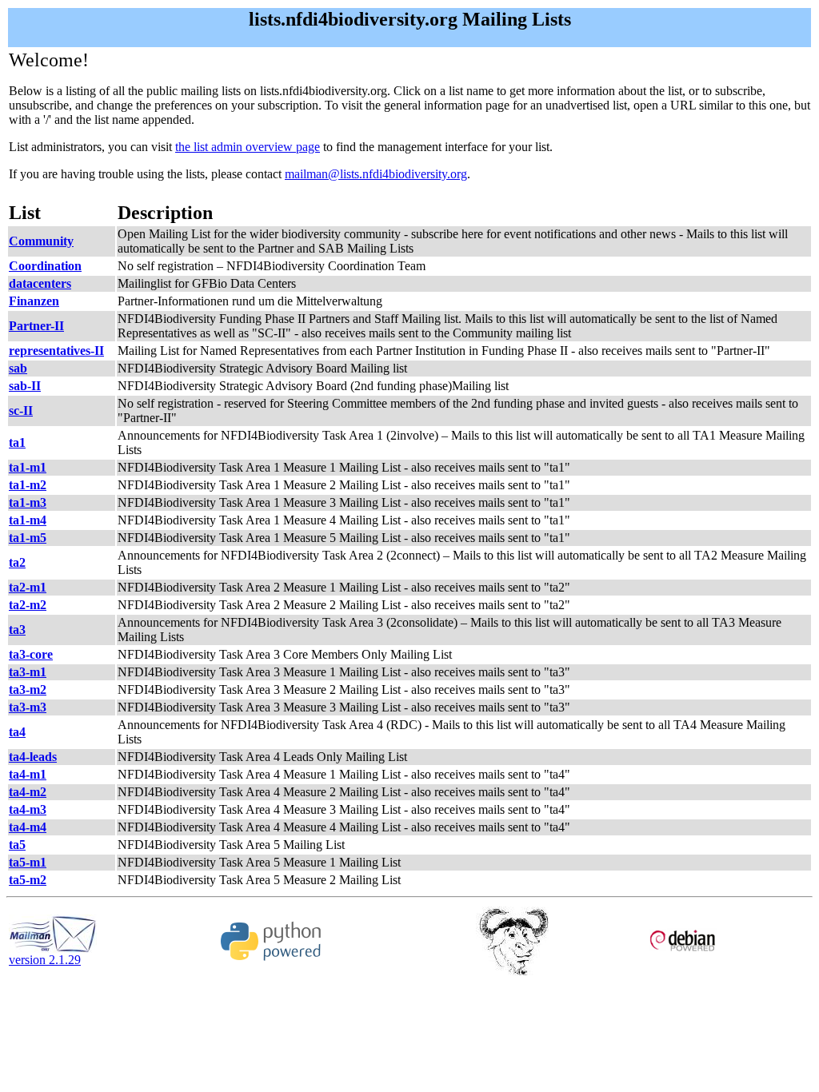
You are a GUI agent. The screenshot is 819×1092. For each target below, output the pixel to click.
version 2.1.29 (45, 959)
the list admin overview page (247, 146)
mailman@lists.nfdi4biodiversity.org (376, 174)
